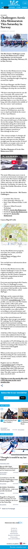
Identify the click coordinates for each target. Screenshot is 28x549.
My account (14, 530)
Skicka (23, 397)
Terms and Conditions (14, 539)
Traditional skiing (5, 429)
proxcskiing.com (15, 300)
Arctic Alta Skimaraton (18, 210)
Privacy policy (14, 537)
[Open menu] (1, 3)
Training (2, 493)
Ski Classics (4, 15)
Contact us (14, 528)
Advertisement (14, 533)
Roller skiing (3, 472)
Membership (14, 531)
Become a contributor (14, 535)
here (8, 256)
